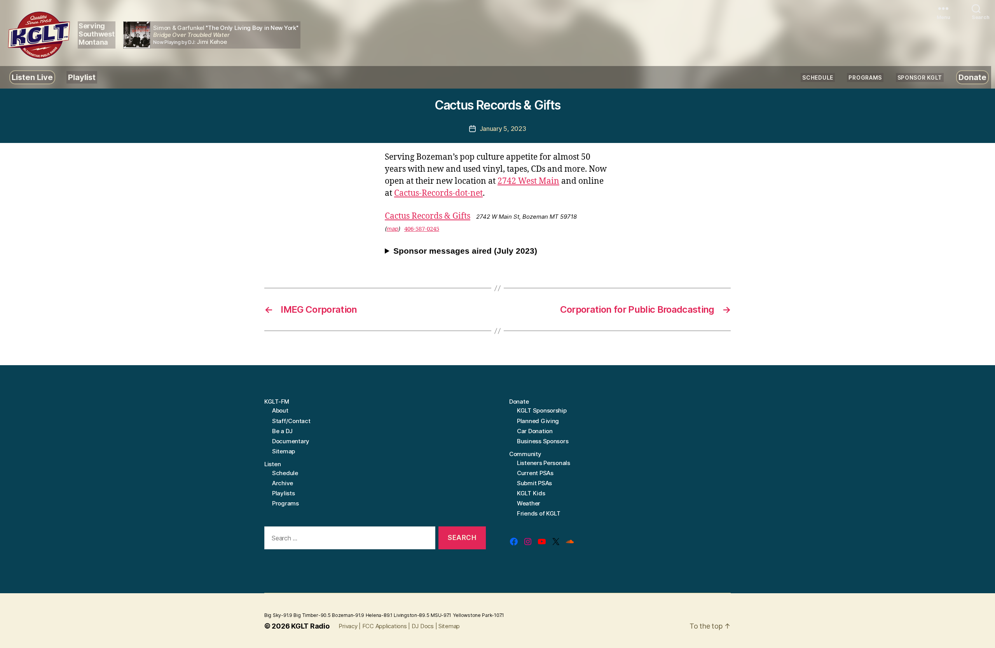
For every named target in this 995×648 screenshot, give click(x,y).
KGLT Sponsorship (542, 410)
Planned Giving (538, 421)
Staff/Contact (291, 421)
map (392, 228)
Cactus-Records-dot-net (438, 193)
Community (525, 454)
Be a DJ (282, 431)
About (280, 410)
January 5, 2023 (503, 128)
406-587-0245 (421, 229)
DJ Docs (423, 626)
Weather (528, 503)
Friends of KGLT (538, 513)
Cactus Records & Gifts (427, 216)
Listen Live (32, 77)
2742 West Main (528, 181)
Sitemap (283, 451)
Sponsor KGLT (919, 77)
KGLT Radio (310, 626)
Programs (865, 77)
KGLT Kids (531, 493)
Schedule (817, 77)
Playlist (82, 77)
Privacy (348, 626)
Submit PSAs (534, 483)
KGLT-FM (276, 401)
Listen (272, 464)
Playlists (283, 493)
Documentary (290, 441)
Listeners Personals (543, 463)
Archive (282, 483)
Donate (972, 77)
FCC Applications (384, 626)
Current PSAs (535, 473)
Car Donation (535, 431)
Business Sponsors (542, 441)
